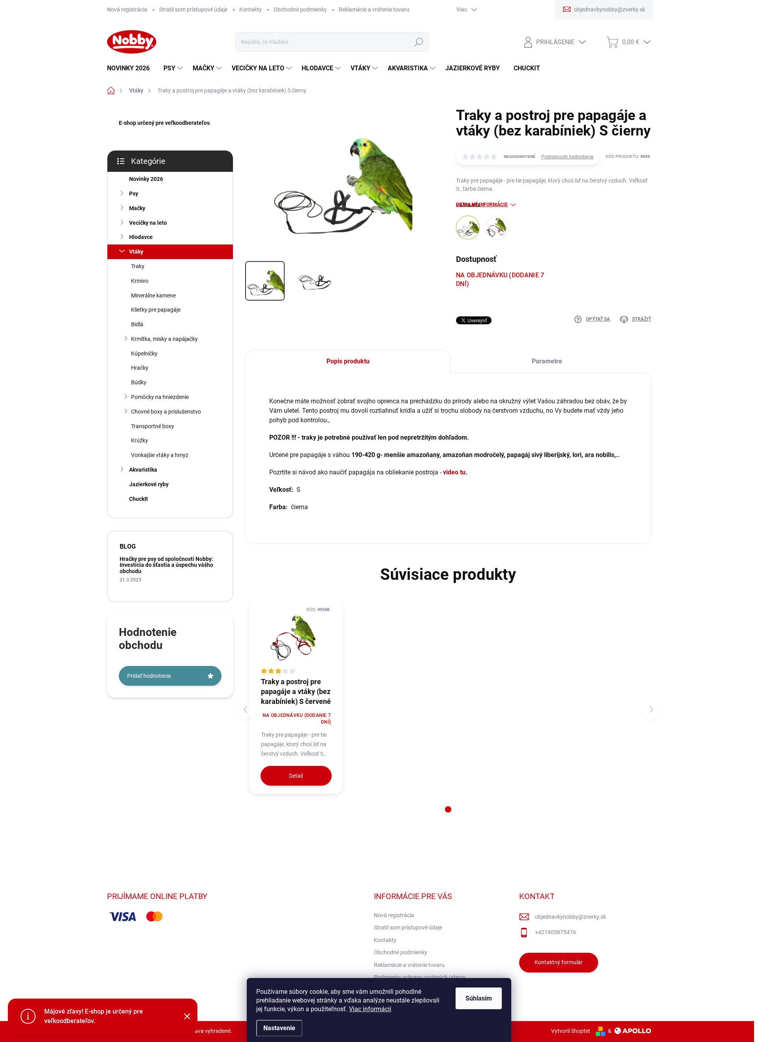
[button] (448, 809)
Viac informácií (370, 1009)
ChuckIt (138, 499)
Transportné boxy (152, 426)
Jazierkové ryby (149, 484)
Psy (133, 193)
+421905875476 (555, 932)
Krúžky (139, 440)
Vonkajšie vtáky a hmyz (159, 455)
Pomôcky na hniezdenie (160, 397)
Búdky (138, 382)
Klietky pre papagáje (155, 310)
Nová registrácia (127, 9)
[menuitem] (131, 68)
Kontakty (250, 9)
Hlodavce (141, 237)
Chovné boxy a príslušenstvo (166, 411)
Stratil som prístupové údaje (193, 9)
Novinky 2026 (146, 179)
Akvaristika (143, 469)
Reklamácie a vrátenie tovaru (374, 9)
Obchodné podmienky (300, 9)
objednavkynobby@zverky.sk (570, 917)
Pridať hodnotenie (149, 676)
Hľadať (418, 42)
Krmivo (139, 281)
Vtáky (136, 251)
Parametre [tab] (547, 361)
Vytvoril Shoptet (570, 1031)
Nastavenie (279, 1028)
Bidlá (137, 324)
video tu (454, 472)
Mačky (137, 208)
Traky (137, 266)
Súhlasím (478, 998)
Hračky (139, 368)
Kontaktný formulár (559, 962)
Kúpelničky (144, 353)
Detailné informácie (482, 204)
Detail (296, 776)
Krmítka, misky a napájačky (164, 339)
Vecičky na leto (148, 223)
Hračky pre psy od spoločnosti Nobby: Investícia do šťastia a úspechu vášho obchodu (166, 565)
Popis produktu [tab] (348, 361)
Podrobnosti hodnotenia (567, 157)
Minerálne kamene (153, 295)
